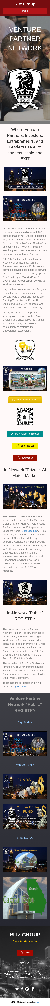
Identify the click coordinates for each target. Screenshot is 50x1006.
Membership (13, 971)
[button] (25, 399)
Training (8, 974)
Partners (34, 977)
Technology (31, 974)
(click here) (21, 686)
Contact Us (22, 977)
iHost (37, 1002)
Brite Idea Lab (29, 531)
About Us (10, 977)
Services (19, 974)
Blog (43, 977)
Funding (42, 974)
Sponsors (26, 971)
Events (37, 971)
